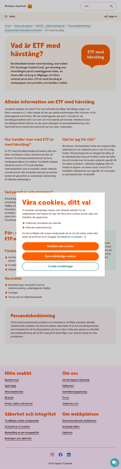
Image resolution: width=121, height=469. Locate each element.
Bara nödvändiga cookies (60, 256)
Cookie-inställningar (60, 266)
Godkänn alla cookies (60, 246)
